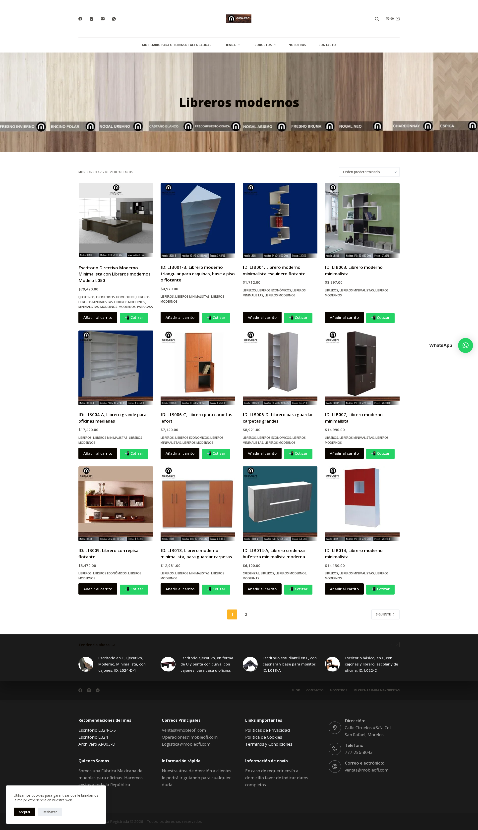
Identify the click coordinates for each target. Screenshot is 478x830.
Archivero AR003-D (96, 744)
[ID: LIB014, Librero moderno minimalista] (362, 503)
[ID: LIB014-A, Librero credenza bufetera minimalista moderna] (280, 503)
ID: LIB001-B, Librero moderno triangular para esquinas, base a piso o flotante (198, 273)
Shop (296, 690)
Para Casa (145, 307)
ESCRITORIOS (105, 297)
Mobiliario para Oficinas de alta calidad (177, 45)
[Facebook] (80, 19)
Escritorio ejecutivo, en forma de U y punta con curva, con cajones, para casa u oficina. (206, 664)
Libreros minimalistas (95, 302)
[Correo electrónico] (103, 19)
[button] (465, 345)
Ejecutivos (86, 297)
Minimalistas (88, 307)
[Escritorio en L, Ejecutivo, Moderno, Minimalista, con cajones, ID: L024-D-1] (85, 664)
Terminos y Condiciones (268, 744)
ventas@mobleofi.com (366, 770)
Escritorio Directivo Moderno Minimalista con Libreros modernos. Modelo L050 (115, 274)
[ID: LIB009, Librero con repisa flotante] (115, 503)
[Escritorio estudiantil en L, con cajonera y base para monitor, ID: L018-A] (250, 664)
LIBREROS (143, 297)
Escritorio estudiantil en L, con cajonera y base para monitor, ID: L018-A (290, 664)
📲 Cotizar (134, 317)
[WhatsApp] (114, 19)
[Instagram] (91, 19)
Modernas (251, 578)
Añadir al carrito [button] (97, 317)
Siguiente (383, 614)
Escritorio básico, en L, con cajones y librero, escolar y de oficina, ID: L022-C (371, 664)
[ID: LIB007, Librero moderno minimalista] (362, 368)
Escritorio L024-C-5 (97, 730)
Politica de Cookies (263, 737)
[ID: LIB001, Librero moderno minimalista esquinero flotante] (280, 220)
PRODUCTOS (262, 45)
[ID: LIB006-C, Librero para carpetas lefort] (198, 368)
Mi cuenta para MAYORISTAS (377, 690)
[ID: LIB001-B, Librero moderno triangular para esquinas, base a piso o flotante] (198, 220)
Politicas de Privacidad (267, 730)
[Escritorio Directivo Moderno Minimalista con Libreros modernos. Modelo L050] (115, 220)
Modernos (108, 307)
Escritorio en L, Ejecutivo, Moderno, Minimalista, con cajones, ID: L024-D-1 (122, 664)
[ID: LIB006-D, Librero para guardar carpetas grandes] (280, 368)
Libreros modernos (129, 302)
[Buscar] (377, 19)
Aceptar (24, 812)
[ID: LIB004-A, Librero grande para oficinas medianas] (115, 368)
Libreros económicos (274, 290)
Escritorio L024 (93, 737)
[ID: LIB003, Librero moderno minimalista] (362, 220)
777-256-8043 (359, 752)
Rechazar (50, 812)
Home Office (125, 297)
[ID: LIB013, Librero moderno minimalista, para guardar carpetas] (198, 503)
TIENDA (230, 45)
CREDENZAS (251, 573)
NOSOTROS (297, 45)
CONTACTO (327, 45)
